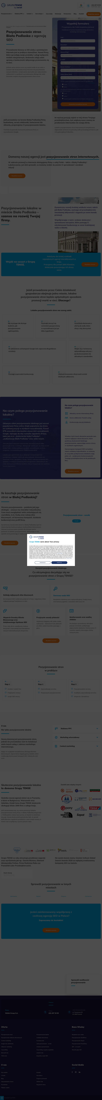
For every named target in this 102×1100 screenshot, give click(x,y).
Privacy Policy (60, 553)
